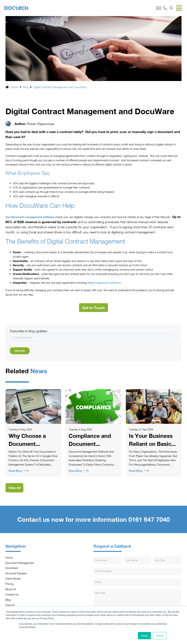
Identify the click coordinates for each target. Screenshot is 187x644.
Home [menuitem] (9, 557)
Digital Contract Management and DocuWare (60, 87)
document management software (32, 217)
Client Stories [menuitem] (13, 578)
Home (14, 87)
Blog (25, 87)
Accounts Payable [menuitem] (15, 573)
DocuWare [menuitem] (11, 568)
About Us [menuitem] (10, 589)
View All (14, 488)
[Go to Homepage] (80, 8)
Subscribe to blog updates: (29, 331)
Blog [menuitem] (8, 599)
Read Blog (15, 470)
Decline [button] (160, 635)
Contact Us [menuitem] (11, 594)
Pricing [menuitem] (9, 583)
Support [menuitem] (10, 605)
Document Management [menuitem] (19, 562)
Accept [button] (144, 635)
